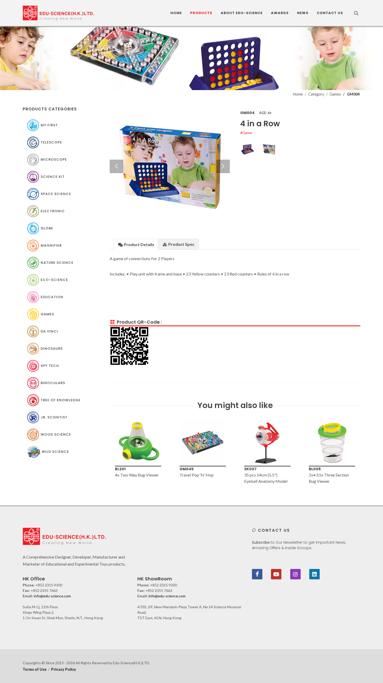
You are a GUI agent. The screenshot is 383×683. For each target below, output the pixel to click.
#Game (246, 132)
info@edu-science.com (52, 596)
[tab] (136, 244)
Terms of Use (35, 669)
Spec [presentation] (181, 244)
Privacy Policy (63, 669)
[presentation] (105, 451)
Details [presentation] (139, 244)
